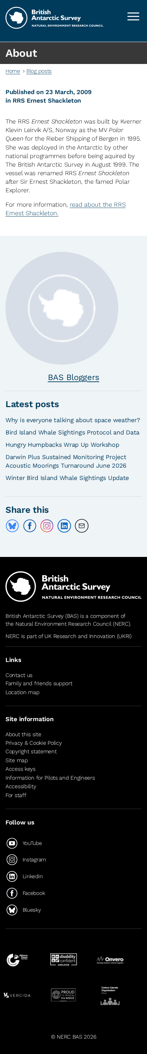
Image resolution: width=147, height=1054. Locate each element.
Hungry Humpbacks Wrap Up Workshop (62, 444)
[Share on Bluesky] (12, 526)
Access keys (20, 769)
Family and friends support (38, 683)
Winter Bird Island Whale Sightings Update (67, 477)
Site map (16, 760)
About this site (23, 734)
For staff (15, 795)
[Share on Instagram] (47, 526)
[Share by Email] (82, 526)
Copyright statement (31, 751)
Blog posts (39, 71)
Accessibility (20, 786)
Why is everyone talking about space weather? (72, 420)
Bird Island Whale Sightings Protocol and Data (72, 432)
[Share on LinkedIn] (64, 526)
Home (12, 71)
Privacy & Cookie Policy (33, 743)
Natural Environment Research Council (63, 624)
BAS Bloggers (73, 377)
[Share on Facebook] (30, 526)
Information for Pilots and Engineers (50, 778)
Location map (22, 692)
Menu (133, 16)
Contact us (18, 675)
